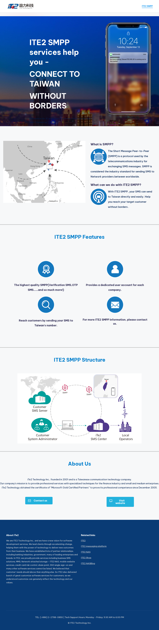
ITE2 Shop (86, 557)
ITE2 (83, 540)
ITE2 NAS (85, 552)
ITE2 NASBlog (88, 563)
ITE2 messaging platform (94, 546)
